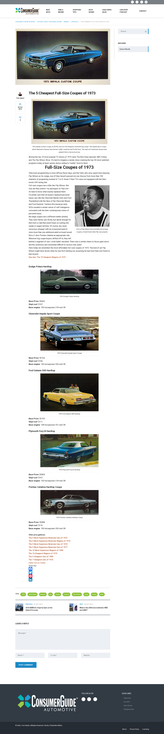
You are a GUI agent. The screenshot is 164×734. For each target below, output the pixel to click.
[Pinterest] (69, 576)
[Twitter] (69, 572)
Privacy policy (134, 729)
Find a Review (61, 11)
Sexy (101, 594)
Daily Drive (127, 698)
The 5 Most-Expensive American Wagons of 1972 (49, 541)
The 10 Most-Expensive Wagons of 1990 (46, 550)
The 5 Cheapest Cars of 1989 (41, 556)
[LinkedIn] (69, 579)
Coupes (66, 594)
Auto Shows (91, 11)
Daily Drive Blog (106, 11)
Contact (142, 11)
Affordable (32, 594)
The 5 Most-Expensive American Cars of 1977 (48, 547)
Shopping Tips (77, 11)
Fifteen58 (52, 725)
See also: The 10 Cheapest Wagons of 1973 (47, 257)
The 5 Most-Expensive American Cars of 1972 (48, 538)
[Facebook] (69, 569)
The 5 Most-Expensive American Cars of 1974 (48, 544)
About (124, 729)
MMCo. (60, 725)
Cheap (57, 594)
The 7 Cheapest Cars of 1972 (41, 560)
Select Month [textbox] (125, 49)
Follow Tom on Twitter (37, 563)
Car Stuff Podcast (124, 11)
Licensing (145, 729)
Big (50, 594)
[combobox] (133, 49)
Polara (94, 594)
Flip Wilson (77, 594)
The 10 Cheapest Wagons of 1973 (43, 553)
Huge (86, 594)
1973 (23, 594)
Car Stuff (127, 702)
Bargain (43, 594)
